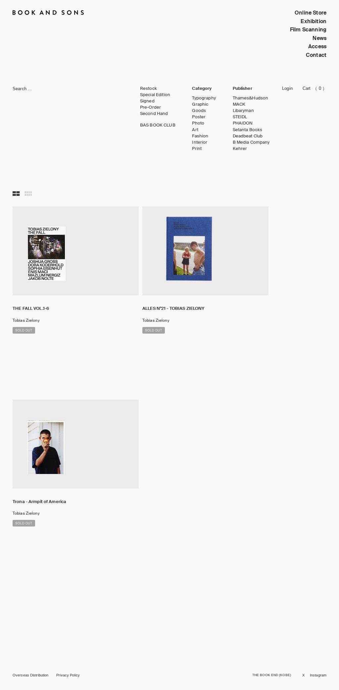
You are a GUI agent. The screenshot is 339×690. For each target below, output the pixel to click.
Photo (198, 123)
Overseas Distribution (30, 675)
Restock (148, 88)
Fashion (200, 136)
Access (317, 46)
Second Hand (154, 113)
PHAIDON (243, 123)
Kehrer (240, 148)
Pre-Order (150, 107)
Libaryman (243, 110)
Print (197, 148)
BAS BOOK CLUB (157, 125)
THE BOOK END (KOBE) (271, 675)
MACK (239, 104)
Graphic (200, 104)
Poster (199, 117)
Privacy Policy (68, 675)
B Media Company (251, 142)
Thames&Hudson (250, 98)
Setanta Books (248, 129)
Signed (147, 101)
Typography (204, 98)
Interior (199, 142)
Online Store (310, 12)
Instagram (318, 675)
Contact (316, 55)
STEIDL (240, 117)
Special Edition (155, 94)
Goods (199, 110)
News (319, 38)
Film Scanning (308, 29)
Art (195, 129)
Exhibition (313, 21)
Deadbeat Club (248, 136)
